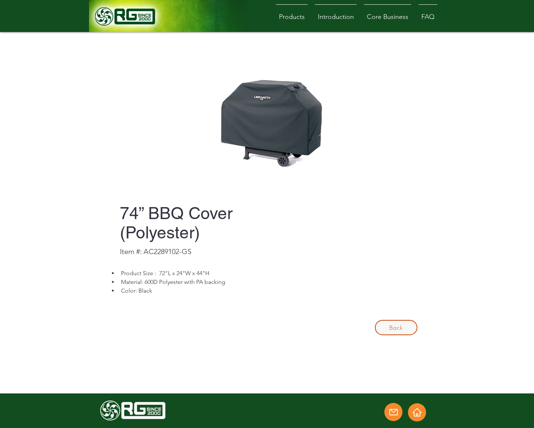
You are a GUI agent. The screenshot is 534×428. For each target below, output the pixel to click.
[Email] (393, 412)
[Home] (417, 412)
